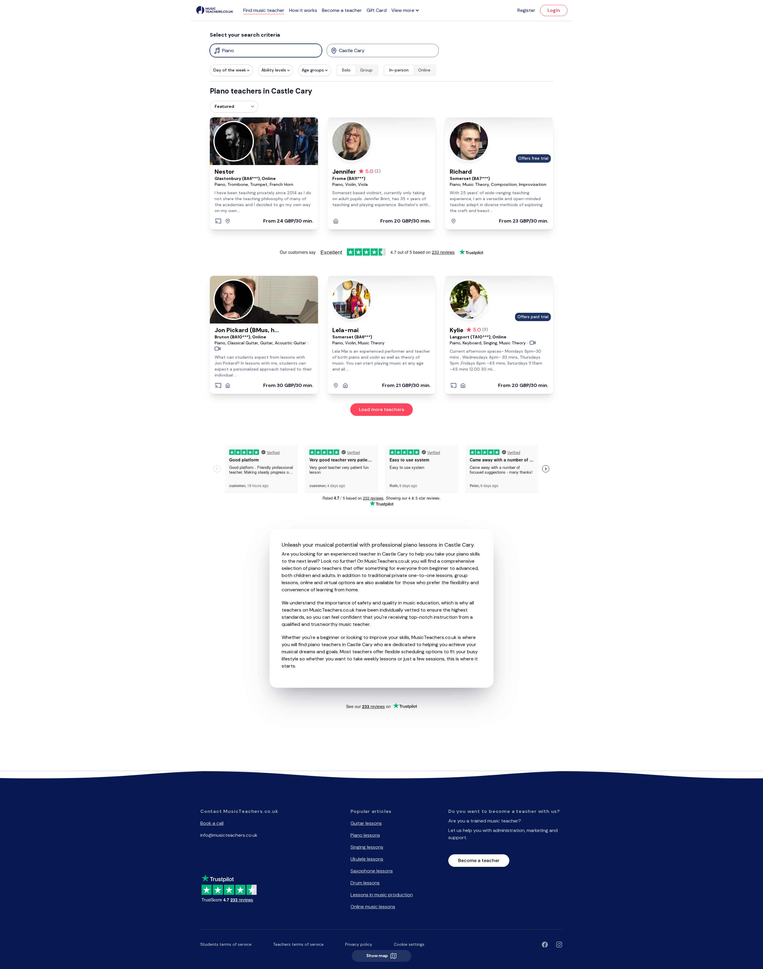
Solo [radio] (346, 70)
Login (554, 10)
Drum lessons (365, 883)
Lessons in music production (382, 895)
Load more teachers (381, 409)
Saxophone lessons (372, 871)
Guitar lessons (366, 823)
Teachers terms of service (298, 944)
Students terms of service (226, 944)
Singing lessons (367, 847)
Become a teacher (342, 10)
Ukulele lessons (367, 859)
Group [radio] (366, 70)
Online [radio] (424, 70)
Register (526, 10)
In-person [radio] (399, 70)
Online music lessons (373, 906)
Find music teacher (263, 10)
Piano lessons (365, 835)
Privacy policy (358, 944)
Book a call (212, 823)
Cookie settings (409, 944)
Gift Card (377, 10)
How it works (303, 10)
